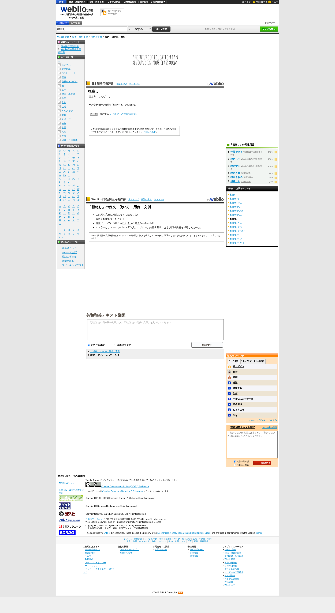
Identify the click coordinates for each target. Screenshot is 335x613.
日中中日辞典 (113, 2)
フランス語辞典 (232, 569)
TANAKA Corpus (66, 483)
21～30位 (259, 361)
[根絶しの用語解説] (62, 23)
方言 (64, 136)
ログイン (246, 2)
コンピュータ (68, 73)
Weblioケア (230, 585)
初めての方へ (271, 23)
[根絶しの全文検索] (75, 23)
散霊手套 (237, 388)
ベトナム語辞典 (232, 579)
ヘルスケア (67, 110)
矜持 (235, 371)
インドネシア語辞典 (234, 572)
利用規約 (89, 559)
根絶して (108, 218)
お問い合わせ (149, 132)
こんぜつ (103, 96)
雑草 (98, 223)
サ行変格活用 (96, 104)
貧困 (98, 218)
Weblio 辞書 (262, 2)
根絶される (236, 177)
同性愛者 (176, 227)
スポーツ (66, 119)
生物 (64, 123)
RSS (180, 593)
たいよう (127, 223)
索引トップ (122, 83)
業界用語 (66, 69)
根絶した (188, 227)
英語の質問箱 (69, 256)
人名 (64, 131)
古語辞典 (144, 2)
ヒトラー (100, 227)
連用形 (131, 104)
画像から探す (126, 553)
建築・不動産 (68, 94)
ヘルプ (275, 2)
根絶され (235, 173)
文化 (64, 102)
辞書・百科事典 (80, 37)
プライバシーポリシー (95, 562)
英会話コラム (69, 248)
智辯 (235, 377)
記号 (61, 237)
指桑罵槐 (237, 404)
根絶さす (235, 198)
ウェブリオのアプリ (129, 549)
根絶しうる (236, 222)
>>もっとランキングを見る (263, 420)
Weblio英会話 (69, 252)
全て (60, 61)
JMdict (107, 533)
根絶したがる (237, 242)
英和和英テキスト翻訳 (105, 314)
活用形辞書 (96, 37)
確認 (235, 382)
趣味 (64, 115)
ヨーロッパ (116, 227)
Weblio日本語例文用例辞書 (108, 199)
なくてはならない (130, 214)
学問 (64, 98)
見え (137, 223)
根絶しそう (236, 226)
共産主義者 (155, 227)
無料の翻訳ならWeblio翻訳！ (114, 12)
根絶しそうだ (237, 230)
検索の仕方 (90, 553)
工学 (64, 90)
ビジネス (66, 64)
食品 (64, 127)
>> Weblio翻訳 (269, 427)
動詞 (108, 104)
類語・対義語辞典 (77, 2)
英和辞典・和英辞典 (234, 556)
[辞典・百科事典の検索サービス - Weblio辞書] (76, 11)
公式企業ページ (197, 549)
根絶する (118, 104)
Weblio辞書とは (92, 549)
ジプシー (142, 227)
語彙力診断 (68, 261)
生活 (64, 106)
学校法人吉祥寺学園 (243, 399)
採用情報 (194, 556)
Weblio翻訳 (230, 559)
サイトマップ (91, 566)
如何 (235, 393)
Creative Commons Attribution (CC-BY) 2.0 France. (125, 486)
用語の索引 (146, 199)
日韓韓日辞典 (130, 2)
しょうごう (238, 409)
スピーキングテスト (73, 265)
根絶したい (236, 238)
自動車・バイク (69, 81)
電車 (64, 77)
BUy (235, 415)
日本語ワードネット (94, 519)
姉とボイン (238, 366)
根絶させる (236, 202)
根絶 (232, 194)
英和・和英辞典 (96, 2)
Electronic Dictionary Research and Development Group (184, 533)
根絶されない (237, 210)
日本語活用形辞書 (102, 83)
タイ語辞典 (230, 575)
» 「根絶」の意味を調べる (123, 114)
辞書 (61, 2)
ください (117, 218)
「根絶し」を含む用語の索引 (105, 351)
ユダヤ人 (130, 227)
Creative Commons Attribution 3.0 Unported (122, 491)
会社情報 (194, 553)
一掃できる (236, 151)
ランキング (134, 83)
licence (259, 533)
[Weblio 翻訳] (104, 12)
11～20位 (246, 361)
